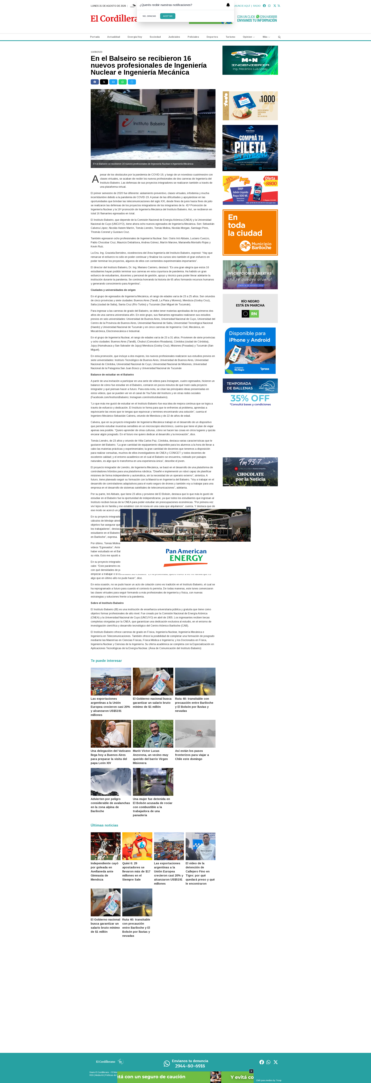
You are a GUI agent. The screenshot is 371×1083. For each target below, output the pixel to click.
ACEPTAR (167, 16)
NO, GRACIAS (149, 16)
